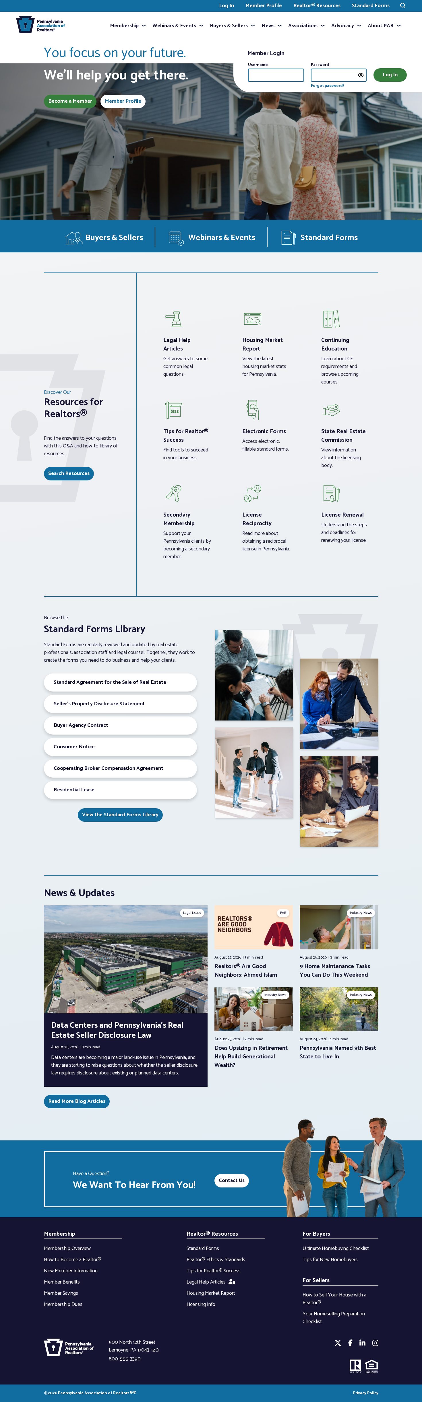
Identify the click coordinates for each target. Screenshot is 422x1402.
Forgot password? (327, 86)
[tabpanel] (253, 942)
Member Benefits (62, 1282)
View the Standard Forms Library (120, 815)
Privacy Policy (365, 1393)
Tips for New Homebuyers (330, 1259)
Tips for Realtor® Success (214, 1271)
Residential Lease (74, 790)
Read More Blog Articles (76, 1101)
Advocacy (342, 26)
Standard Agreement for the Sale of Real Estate (110, 682)
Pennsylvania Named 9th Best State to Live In (338, 1052)
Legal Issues (192, 913)
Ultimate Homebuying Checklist (336, 1248)
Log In (226, 5)
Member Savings (61, 1293)
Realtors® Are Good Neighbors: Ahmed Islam (245, 971)
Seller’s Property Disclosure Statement (99, 704)
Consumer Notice (74, 747)
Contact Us (232, 1180)
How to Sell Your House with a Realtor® (334, 1299)
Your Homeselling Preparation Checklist (334, 1318)
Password (320, 65)
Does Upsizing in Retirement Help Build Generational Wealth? (251, 1056)
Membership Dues (63, 1304)
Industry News (361, 913)
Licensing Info (201, 1304)
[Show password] (361, 75)
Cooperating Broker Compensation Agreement (108, 768)
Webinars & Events (174, 26)
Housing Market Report (211, 1293)
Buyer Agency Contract (81, 725)
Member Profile (263, 5)
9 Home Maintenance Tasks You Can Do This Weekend (335, 971)
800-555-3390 (125, 1359)
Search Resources (69, 473)
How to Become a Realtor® (72, 1259)
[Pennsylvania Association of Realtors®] (40, 26)
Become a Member (70, 101)
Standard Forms (371, 5)
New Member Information (71, 1271)
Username (258, 65)
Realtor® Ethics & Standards (216, 1259)
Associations (303, 26)
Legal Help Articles (206, 1282)
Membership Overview (67, 1248)
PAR (283, 913)
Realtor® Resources (316, 5)
